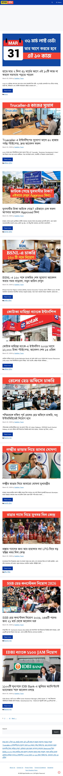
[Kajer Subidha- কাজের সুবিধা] (7, 2)
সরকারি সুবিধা (8, 503)
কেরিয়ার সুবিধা (8, 163)
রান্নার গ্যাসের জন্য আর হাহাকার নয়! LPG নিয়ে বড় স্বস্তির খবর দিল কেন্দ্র (30, 550)
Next (14, 718)
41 (10, 718)
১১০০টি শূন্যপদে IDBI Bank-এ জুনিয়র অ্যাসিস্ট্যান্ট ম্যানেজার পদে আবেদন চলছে (30, 688)
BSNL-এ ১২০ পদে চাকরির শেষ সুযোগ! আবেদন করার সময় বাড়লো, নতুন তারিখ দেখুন (29, 279)
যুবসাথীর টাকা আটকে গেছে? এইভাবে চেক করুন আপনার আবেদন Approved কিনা (28, 210)
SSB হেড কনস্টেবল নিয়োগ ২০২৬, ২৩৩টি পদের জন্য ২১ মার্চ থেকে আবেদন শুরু (29, 619)
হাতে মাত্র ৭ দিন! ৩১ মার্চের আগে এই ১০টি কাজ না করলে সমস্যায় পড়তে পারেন (30, 73)
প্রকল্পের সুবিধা (8, 232)
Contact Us (20, 767)
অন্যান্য (6, 94)
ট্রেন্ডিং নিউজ (7, 572)
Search (4, 729)
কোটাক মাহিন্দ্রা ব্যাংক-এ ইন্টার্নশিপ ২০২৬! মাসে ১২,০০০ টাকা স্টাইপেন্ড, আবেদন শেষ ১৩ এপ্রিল (28, 348)
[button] (52, 2)
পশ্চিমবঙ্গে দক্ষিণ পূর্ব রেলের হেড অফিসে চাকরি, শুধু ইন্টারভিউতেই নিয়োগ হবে (30, 416)
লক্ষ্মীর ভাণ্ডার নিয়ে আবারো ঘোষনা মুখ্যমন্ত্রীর (26, 483)
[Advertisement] (31, 17)
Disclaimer (50, 767)
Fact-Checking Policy (31, 770)
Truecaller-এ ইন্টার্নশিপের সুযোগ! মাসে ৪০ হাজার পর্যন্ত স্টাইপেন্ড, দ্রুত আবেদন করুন (30, 141)
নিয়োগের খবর (8, 438)
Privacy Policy (29, 767)
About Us (12, 767)
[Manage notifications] (59, 772)
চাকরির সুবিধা (7, 301)
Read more (7, 91)
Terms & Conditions (40, 767)
